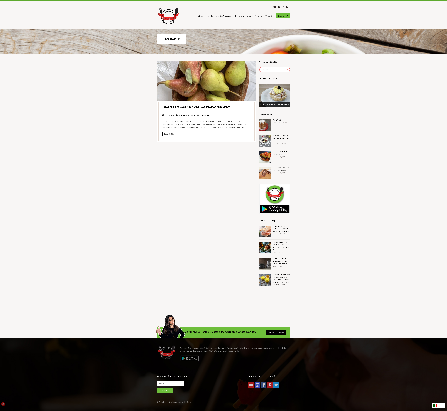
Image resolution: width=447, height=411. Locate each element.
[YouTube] (251, 385)
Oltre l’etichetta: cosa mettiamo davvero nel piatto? (281, 228)
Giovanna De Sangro (187, 115)
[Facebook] (263, 385)
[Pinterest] (270, 385)
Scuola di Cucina (223, 16)
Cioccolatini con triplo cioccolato (281, 138)
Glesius (189, 402)
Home (200, 16)
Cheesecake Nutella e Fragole (281, 153)
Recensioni (239, 16)
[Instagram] (257, 385)
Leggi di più (169, 134)
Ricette (210, 16)
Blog (249, 16)
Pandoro (277, 120)
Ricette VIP (283, 16)
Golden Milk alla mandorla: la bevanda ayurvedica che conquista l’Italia (281, 278)
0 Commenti (204, 115)
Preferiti (258, 16)
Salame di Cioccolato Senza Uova (281, 169)
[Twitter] (276, 385)
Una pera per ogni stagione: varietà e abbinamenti (196, 107)
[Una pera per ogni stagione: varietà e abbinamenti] (206, 80)
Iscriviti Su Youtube (276, 333)
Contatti (268, 16)
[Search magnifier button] (287, 69)
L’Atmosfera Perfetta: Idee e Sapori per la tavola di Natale (281, 246)
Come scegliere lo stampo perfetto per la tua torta (281, 261)
